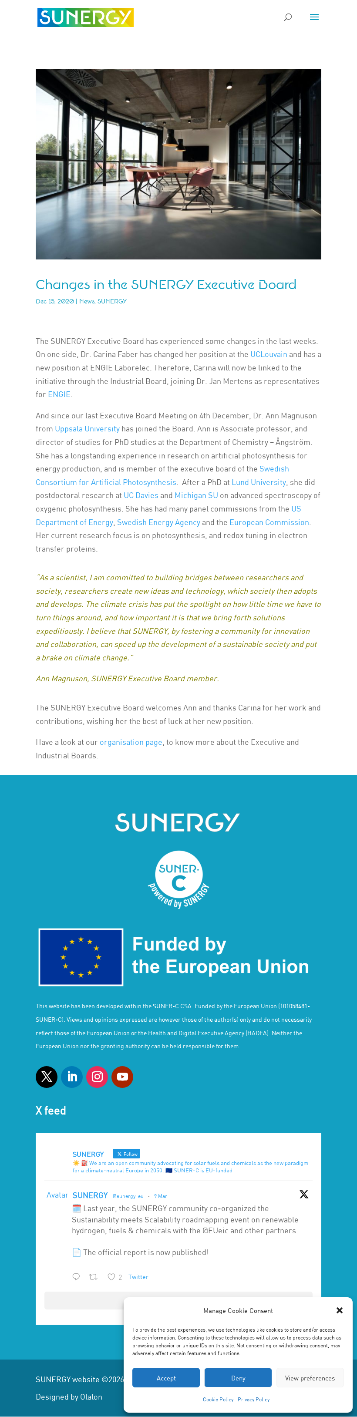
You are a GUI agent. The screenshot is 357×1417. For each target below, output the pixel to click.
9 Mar (160, 1196)
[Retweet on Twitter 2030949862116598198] (96, 1278)
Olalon (91, 1396)
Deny (238, 1378)
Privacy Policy (253, 1399)
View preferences (310, 1378)
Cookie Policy (218, 1399)
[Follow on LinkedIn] (72, 1077)
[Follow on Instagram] (97, 1077)
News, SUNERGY (103, 301)
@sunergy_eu (128, 1196)
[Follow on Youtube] (122, 1077)
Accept (166, 1378)
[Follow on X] (46, 1077)
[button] (339, 1310)
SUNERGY (90, 1195)
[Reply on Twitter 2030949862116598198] (78, 1278)
